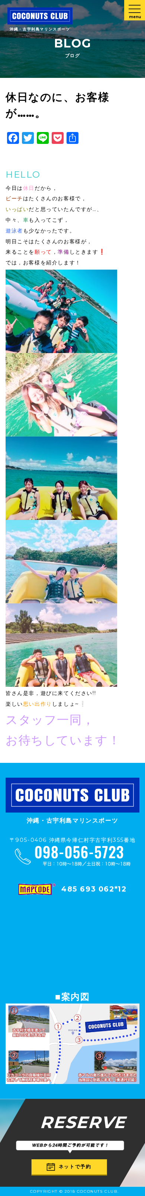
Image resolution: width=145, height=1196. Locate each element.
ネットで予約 (75, 1166)
